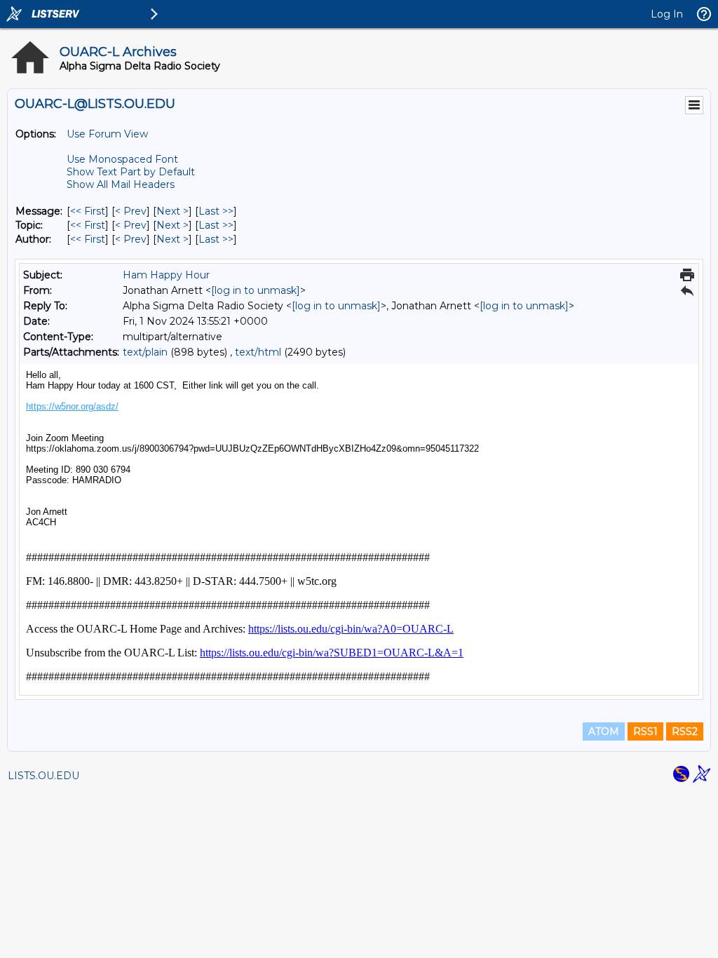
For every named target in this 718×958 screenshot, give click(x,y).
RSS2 (685, 731)
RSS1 (645, 731)
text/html (258, 352)
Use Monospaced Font (122, 159)
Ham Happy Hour (166, 275)
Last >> (215, 211)
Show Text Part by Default (131, 172)
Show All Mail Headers (121, 184)
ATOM (603, 731)
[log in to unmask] (255, 290)
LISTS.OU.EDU (43, 775)
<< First (87, 211)
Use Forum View (107, 134)
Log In (667, 14)
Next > (172, 211)
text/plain (145, 352)
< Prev (131, 211)
